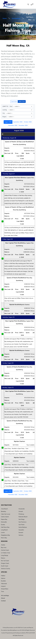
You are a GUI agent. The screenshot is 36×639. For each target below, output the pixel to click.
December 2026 (23, 125)
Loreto (3, 532)
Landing (5, 110)
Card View (14, 101)
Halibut (3, 576)
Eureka (3, 524)
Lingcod (3, 586)
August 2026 (8, 122)
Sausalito (21, 530)
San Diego (21, 519)
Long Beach (4, 530)
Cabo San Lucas (5, 514)
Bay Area (3, 547)
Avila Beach (4, 509)
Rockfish (3, 581)
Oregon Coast (5, 563)
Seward (21, 532)
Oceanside (22, 509)
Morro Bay (4, 538)
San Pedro (21, 524)
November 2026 (12, 125)
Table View (22, 101)
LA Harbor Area (5, 553)
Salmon (3, 578)
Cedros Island (5, 517)
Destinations (16, 18)
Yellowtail (4, 583)
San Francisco (22, 522)
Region (4, 116)
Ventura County (5, 568)
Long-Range (4, 555)
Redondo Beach (23, 517)
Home (5, 18)
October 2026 (28, 122)
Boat (11, 106)
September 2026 (17, 122)
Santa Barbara (23, 527)
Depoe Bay (4, 519)
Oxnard (21, 511)
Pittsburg (21, 514)
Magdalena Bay (5, 535)
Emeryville (4, 522)
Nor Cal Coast (5, 561)
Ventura (21, 535)
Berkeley (3, 511)
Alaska (3, 545)
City (4, 113)
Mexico (3, 558)
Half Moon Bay (5, 527)
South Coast (4, 566)
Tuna (2, 591)
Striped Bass (4, 589)
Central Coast (5, 550)
